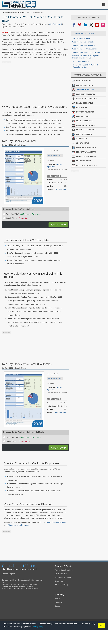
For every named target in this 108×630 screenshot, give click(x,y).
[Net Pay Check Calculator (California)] (24, 427)
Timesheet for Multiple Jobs (18, 525)
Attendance (81, 139)
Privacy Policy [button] (38, 627)
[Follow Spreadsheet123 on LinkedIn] (85, 25)
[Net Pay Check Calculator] (24, 203)
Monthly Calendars (85, 125)
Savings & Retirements (86, 98)
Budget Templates (84, 81)
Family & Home (82, 116)
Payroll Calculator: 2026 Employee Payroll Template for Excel (86, 57)
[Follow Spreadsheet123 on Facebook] (74, 25)
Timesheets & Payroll (55, 155)
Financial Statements (86, 147)
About (57, 599)
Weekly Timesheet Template (83, 45)
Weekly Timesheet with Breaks (84, 49)
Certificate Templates (86, 165)
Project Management (86, 156)
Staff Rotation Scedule (81, 38)
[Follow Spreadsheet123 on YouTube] (97, 25)
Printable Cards (83, 161)
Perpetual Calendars (86, 152)
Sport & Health (83, 143)
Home (5, 12)
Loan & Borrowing (84, 103)
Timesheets (21, 12)
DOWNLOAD (59, 225)
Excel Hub (59, 581)
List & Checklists (84, 134)
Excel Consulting (61, 585)
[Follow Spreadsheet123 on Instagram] (103, 25)
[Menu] (104, 4)
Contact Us (59, 602)
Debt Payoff (81, 107)
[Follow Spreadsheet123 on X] (91, 25)
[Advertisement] (35, 79)
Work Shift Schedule (80, 61)
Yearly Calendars (84, 121)
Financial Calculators (63, 577)
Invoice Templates (84, 85)
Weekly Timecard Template (56, 522)
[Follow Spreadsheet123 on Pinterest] (80, 25)
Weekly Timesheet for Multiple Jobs (86, 52)
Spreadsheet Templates (64, 570)
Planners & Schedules (86, 130)
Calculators (12, 12)
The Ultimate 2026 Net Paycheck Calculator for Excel (85, 66)
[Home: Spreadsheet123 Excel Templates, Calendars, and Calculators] (19, 5)
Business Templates (85, 112)
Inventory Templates (85, 94)
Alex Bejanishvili (55, 24)
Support (58, 606)
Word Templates (61, 574)
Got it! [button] (101, 625)
